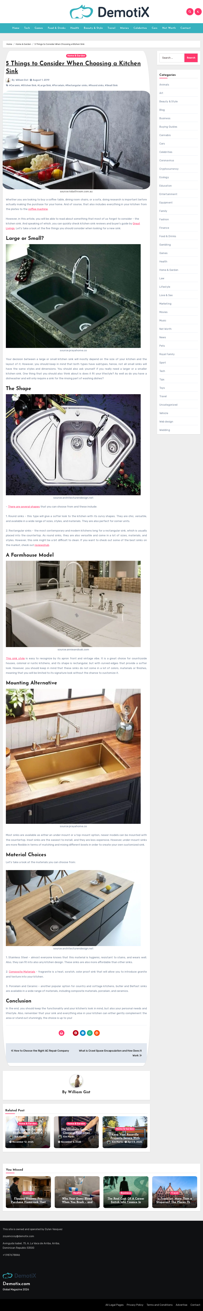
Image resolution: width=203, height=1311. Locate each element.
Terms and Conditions (160, 1304)
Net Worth (169, 28)
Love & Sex (166, 295)
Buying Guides (168, 126)
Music (162, 320)
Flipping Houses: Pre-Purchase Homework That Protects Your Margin (28, 1202)
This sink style (15, 658)
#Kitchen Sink (28, 85)
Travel (111, 28)
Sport (162, 362)
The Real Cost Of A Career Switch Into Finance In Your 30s (126, 1202)
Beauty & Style (93, 28)
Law (161, 278)
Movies (124, 28)
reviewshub (42, 545)
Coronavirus (166, 160)
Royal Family (167, 354)
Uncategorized (168, 404)
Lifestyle (164, 286)
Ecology (164, 177)
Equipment (166, 202)
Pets (162, 345)
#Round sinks (96, 85)
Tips (161, 379)
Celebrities (140, 28)
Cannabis (165, 135)
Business (164, 118)
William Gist (22, 80)
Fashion (164, 219)
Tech (27, 28)
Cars (154, 28)
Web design (166, 421)
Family (163, 211)
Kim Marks (20, 1136)
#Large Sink (44, 85)
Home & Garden (76, 55)
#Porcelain (58, 85)
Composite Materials (22, 971)
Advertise (181, 1304)
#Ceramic (14, 85)
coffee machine (38, 209)
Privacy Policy (135, 1304)
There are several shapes (24, 506)
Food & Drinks (57, 28)
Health (74, 28)
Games (39, 28)
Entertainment (168, 194)
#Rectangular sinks (76, 85)
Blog (162, 109)
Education (165, 185)
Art (161, 93)
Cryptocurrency (169, 168)
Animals (164, 84)
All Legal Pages (114, 1304)
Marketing (165, 303)
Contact (185, 28)
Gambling (165, 244)
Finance (164, 227)
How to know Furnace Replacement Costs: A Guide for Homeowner (28, 1133)
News (162, 337)
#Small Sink (111, 85)
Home (15, 28)
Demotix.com (16, 1283)
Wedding (164, 430)
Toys (162, 387)
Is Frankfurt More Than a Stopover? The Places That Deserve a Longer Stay (174, 1202)
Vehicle (163, 413)
